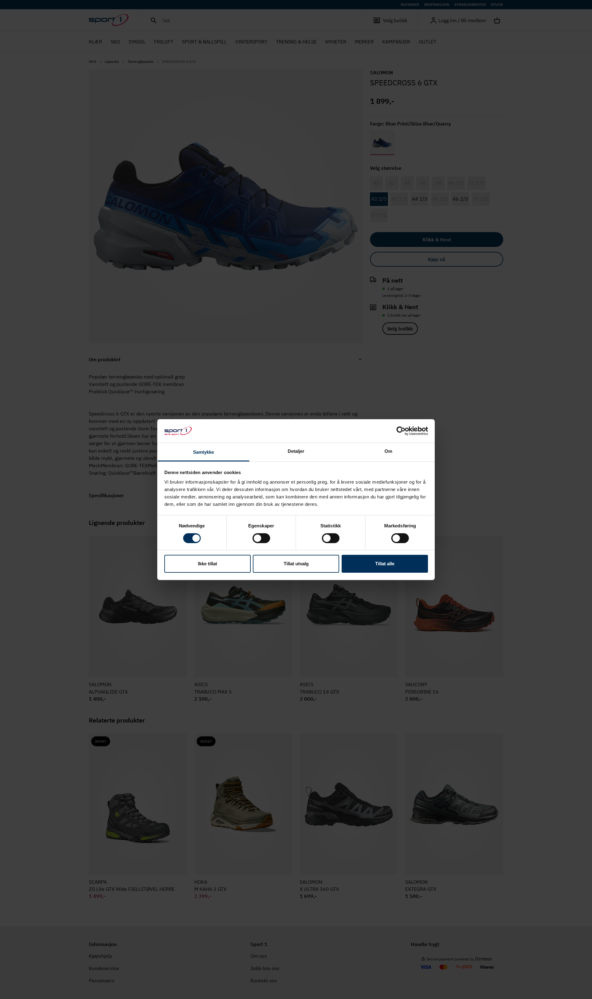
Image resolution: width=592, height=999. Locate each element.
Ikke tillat (207, 563)
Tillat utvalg (296, 563)
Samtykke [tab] (203, 452)
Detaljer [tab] (296, 451)
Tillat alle (384, 563)
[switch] (261, 538)
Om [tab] (388, 451)
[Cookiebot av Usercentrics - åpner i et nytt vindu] (401, 431)
